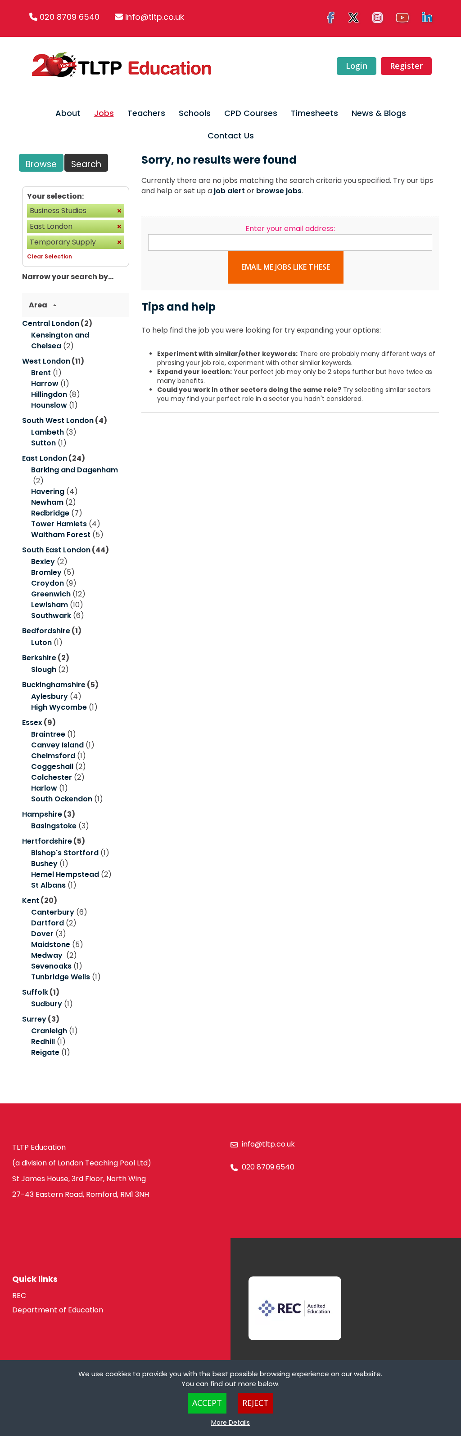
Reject (255, 1402)
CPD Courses (250, 113)
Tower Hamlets (59, 524)
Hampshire (42, 814)
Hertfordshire (47, 841)
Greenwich (51, 594)
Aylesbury (49, 696)
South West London (58, 420)
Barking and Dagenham (74, 470)
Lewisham (49, 605)
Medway (47, 955)
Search (86, 164)
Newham (47, 502)
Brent (41, 373)
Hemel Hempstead (65, 874)
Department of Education (57, 1310)
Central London (50, 323)
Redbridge (50, 513)
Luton (41, 642)
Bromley (46, 572)
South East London (56, 550)
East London (44, 458)
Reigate (45, 1052)
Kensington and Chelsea (60, 340)
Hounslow (49, 405)
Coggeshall (52, 766)
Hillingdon (49, 394)
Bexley (43, 561)
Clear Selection (49, 256)
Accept (207, 1402)
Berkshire (39, 658)
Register (406, 65)
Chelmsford (53, 756)
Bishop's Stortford (65, 853)
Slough (43, 669)
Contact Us (231, 135)
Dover (42, 934)
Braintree (48, 734)
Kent (30, 900)
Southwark (51, 615)
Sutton (43, 443)
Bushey (44, 863)
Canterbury (52, 912)
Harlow (44, 788)
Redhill (43, 1041)
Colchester (51, 777)
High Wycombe (59, 707)
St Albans (48, 885)
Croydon (47, 583)
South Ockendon (61, 799)
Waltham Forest (60, 534)
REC (19, 1295)
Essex (32, 722)
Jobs (104, 113)
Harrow (45, 383)
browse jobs (279, 191)
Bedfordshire (46, 631)
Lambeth (47, 432)
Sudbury (46, 1004)
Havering (47, 491)
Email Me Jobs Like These (285, 267)
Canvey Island (57, 745)
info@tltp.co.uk (154, 16)
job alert (229, 191)
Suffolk (35, 992)
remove (119, 210)
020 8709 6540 (69, 16)
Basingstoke (54, 826)
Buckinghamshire (54, 685)
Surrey (34, 1019)
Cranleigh (49, 1031)
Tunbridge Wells (60, 977)
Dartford (47, 923)
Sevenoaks (51, 966)
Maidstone (50, 944)
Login (356, 65)
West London (46, 361)
